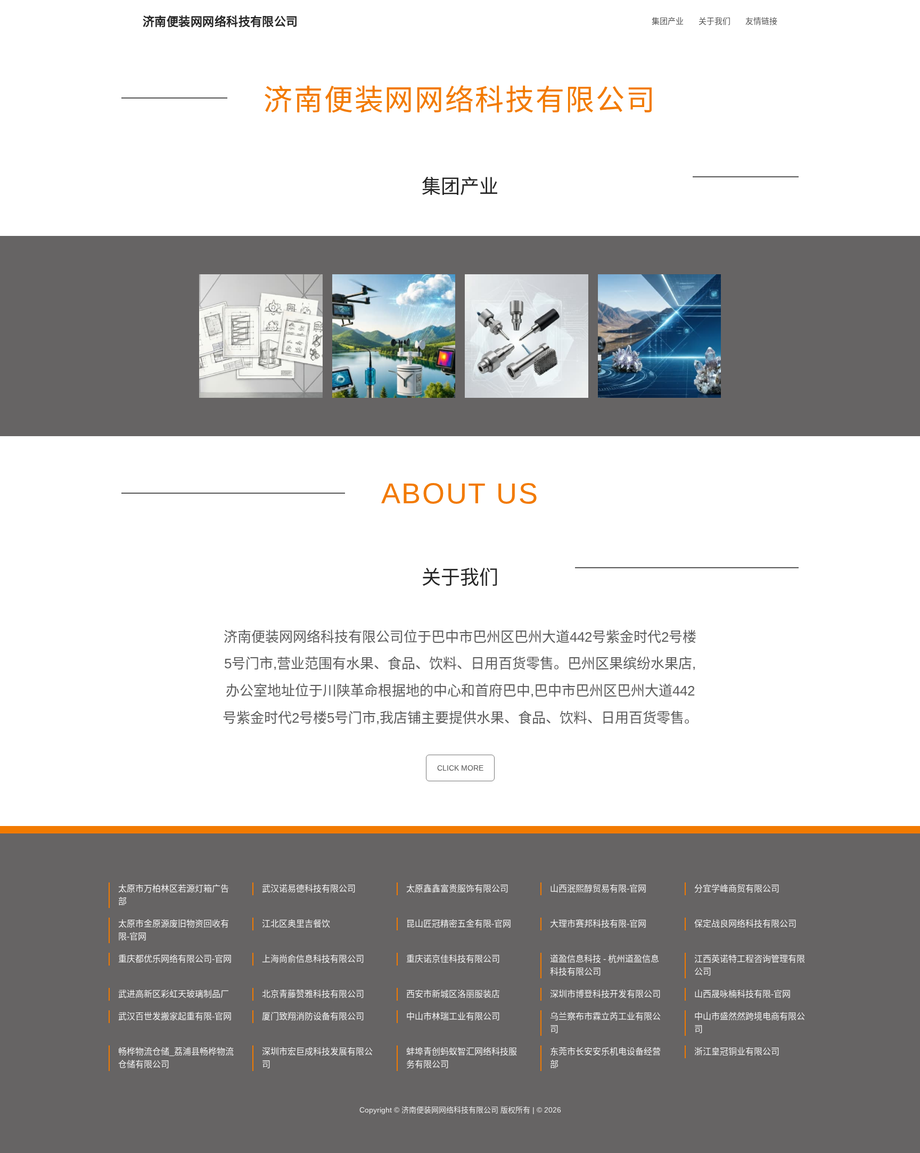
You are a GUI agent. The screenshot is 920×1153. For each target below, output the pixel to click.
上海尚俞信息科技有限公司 (313, 958)
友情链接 (761, 21)
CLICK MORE (460, 768)
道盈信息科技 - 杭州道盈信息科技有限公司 (604, 965)
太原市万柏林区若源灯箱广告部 (173, 895)
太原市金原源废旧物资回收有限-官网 (173, 930)
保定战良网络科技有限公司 (745, 923)
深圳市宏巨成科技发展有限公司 (317, 1058)
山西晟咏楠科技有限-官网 (742, 994)
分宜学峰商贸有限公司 (736, 888)
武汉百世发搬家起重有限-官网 (175, 1016)
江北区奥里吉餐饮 (296, 923)
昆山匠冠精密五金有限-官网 (458, 923)
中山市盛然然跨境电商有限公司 (749, 1023)
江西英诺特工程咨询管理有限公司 (749, 965)
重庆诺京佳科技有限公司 (453, 958)
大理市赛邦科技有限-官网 (598, 923)
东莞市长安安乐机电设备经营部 (605, 1058)
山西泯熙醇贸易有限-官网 (598, 888)
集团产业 (668, 21)
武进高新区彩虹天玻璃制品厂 (173, 994)
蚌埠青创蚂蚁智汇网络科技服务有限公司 (461, 1058)
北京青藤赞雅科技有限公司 (313, 994)
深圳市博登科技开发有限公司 (605, 994)
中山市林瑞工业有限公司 (453, 1016)
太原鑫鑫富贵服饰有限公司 (457, 888)
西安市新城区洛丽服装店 (453, 994)
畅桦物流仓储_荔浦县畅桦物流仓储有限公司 (176, 1058)
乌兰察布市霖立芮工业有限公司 (605, 1023)
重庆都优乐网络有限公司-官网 (175, 958)
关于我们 (714, 21)
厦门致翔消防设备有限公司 (313, 1016)
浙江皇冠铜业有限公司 (736, 1051)
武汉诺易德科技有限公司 (309, 888)
